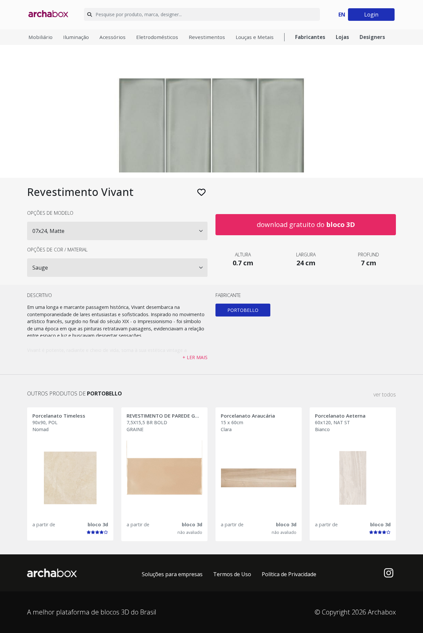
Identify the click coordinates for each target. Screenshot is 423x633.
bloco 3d (98, 524)
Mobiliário (40, 37)
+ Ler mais (195, 357)
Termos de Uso (232, 574)
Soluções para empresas (172, 574)
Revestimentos (207, 37)
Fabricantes (310, 37)
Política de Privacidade (289, 574)
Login (371, 14)
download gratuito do (306, 224)
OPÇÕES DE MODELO (50, 213)
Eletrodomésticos (157, 37)
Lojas (342, 37)
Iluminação (76, 37)
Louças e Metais (255, 37)
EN (341, 14)
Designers (372, 37)
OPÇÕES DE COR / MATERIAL (57, 249)
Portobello (242, 310)
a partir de (43, 524)
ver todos (384, 394)
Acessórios (112, 37)
